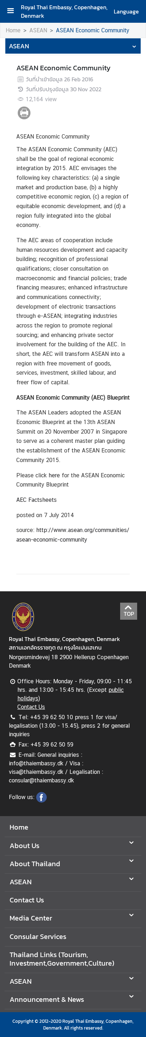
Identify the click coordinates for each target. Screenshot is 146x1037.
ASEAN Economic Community (92, 30)
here (54, 475)
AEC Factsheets (36, 499)
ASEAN (38, 30)
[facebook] (41, 800)
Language (126, 11)
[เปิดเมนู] (13, 11)
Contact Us (31, 707)
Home (13, 30)
